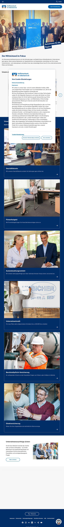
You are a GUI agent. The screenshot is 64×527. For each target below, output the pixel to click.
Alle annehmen (46, 137)
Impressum (12, 518)
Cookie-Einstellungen (18, 134)
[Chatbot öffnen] (59, 522)
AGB (45, 518)
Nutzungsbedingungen (28, 518)
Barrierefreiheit (50, 518)
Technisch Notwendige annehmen (31, 137)
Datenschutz (18, 518)
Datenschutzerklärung (18, 82)
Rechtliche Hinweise (38, 518)
